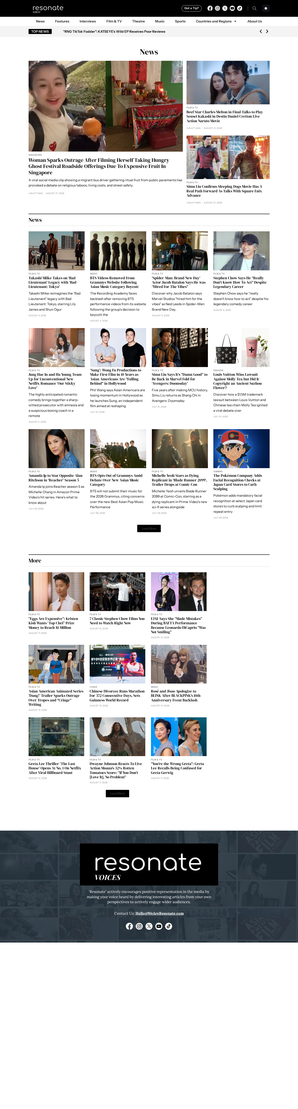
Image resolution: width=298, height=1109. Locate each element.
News (40, 21)
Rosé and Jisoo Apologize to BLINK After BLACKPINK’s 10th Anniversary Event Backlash (175, 696)
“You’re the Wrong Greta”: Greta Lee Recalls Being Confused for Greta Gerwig (177, 768)
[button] (261, 31)
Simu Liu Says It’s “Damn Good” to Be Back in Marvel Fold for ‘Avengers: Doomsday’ (179, 379)
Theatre (138, 21)
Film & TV (114, 21)
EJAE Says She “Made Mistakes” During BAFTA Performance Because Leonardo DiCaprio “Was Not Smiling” (178, 625)
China (93, 687)
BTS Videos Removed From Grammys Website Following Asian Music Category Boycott (114, 282)
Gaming (218, 471)
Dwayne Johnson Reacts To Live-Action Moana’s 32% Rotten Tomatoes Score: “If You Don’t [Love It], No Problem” (116, 770)
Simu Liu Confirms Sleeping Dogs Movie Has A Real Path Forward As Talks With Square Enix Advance (224, 191)
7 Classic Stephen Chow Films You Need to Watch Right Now (117, 621)
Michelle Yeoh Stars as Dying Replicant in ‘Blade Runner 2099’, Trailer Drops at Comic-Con (179, 480)
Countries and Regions (214, 21)
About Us (254, 21)
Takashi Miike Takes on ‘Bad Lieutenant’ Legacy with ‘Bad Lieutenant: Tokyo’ (52, 282)
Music (159, 21)
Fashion (218, 370)
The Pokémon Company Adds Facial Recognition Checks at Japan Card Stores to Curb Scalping (237, 482)
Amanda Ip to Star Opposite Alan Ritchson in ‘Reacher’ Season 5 (55, 478)
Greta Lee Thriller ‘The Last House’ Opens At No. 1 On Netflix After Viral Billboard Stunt (55, 768)
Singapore (35, 155)
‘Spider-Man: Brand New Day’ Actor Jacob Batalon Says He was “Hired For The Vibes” (179, 282)
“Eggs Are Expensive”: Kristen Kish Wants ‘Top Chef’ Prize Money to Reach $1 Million (53, 623)
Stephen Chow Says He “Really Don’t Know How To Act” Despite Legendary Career (240, 282)
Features (62, 21)
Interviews (88, 21)
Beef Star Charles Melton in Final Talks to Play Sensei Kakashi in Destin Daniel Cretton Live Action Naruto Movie (225, 116)
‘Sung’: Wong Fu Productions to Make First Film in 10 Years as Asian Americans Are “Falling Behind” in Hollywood (115, 376)
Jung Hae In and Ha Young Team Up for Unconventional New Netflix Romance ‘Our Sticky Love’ (55, 381)
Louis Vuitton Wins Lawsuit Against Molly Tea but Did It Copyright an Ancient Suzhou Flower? (237, 381)
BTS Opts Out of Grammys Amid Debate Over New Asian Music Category (116, 480)
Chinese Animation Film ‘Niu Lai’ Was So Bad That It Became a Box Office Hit (122, 31)
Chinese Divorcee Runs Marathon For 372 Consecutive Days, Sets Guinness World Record (117, 696)
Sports (180, 21)
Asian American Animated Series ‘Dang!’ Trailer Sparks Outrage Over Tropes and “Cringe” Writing (56, 698)
